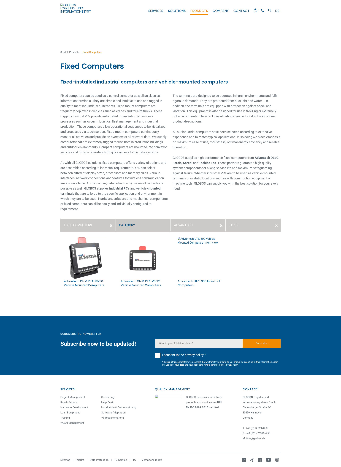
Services (155, 11)
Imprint (80, 460)
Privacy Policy (231, 365)
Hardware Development (74, 407)
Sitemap (65, 460)
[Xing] (252, 460)
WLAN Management (72, 422)
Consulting (107, 397)
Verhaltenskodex (152, 460)
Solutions (177, 11)
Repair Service (68, 402)
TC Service (120, 460)
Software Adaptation (113, 412)
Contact (241, 11)
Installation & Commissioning (118, 407)
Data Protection (99, 460)
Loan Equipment (70, 412)
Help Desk (107, 402)
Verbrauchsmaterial (113, 417)
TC (134, 460)
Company (221, 11)
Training (65, 417)
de (277, 11)
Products (199, 11)
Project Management (72, 397)
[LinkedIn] (244, 460)
